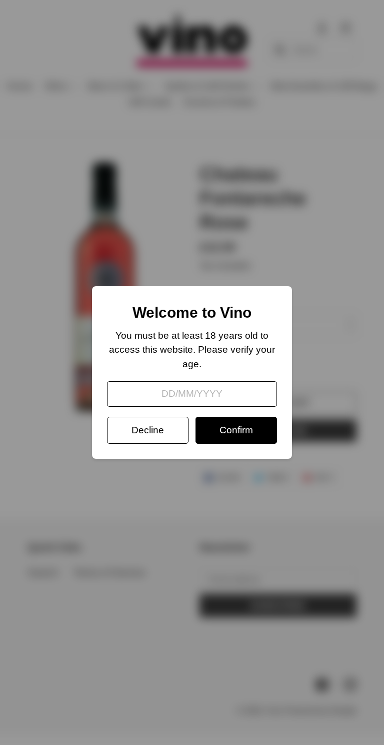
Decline (148, 430)
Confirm (236, 430)
